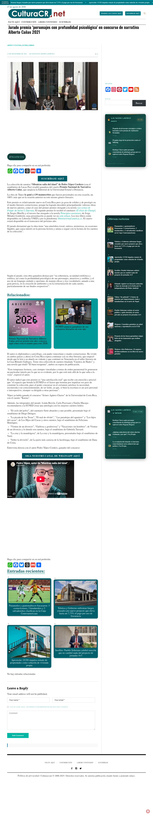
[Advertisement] (52, 129)
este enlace (65, 215)
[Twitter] (80, 768)
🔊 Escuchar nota (16, 157)
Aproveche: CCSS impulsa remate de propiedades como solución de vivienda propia (97, 2)
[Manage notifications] (148, 811)
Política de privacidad (28, 775)
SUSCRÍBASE (103, 762)
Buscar (107, 99)
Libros (31, 45)
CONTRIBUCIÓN (66, 762)
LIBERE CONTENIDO (85, 762)
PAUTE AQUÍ (50, 762)
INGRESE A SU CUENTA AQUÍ (111, 13)
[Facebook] (71, 768)
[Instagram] (76, 768)
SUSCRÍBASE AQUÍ (133, 13)
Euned (25, 45)
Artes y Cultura (14, 45)
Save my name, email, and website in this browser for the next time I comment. (39, 707)
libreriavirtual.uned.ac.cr (70, 218)
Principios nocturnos (71, 213)
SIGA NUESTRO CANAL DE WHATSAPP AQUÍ (52, 455)
